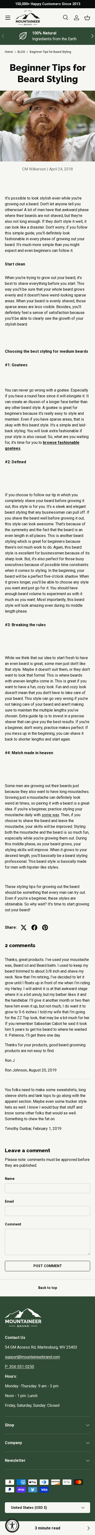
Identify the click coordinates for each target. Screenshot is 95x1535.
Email (9, 1201)
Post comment (47, 1266)
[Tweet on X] (23, 927)
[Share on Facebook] (34, 927)
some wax (50, 815)
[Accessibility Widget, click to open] (12, 1526)
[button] (87, 17)
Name (10, 1179)
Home (9, 51)
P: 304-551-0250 (19, 1366)
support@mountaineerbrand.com (32, 1357)
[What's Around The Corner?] (88, 1528)
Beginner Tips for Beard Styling (50, 51)
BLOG (21, 51)
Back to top (47, 1288)
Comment (13, 1224)
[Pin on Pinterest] (45, 927)
